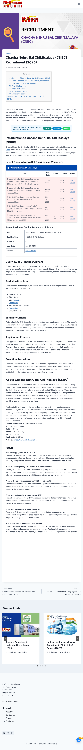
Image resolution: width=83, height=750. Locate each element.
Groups (66, 128)
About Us (10, 712)
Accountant (13, 308)
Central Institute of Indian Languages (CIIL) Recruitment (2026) (63, 591)
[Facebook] (4, 733)
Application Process (18, 91)
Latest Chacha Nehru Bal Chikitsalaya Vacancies (29, 81)
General (9, 53)
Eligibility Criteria (17, 89)
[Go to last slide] (5, 638)
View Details (31, 251)
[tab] (37, 665)
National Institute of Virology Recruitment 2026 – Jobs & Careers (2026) (61, 645)
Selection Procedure (18, 94)
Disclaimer (10, 721)
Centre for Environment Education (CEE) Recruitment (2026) (18, 591)
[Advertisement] (41, 557)
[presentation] (20, 625)
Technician (17, 300)
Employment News (10, 701)
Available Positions (17, 86)
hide (32, 74)
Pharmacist (13, 303)
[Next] (77, 638)
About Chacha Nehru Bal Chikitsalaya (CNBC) (25, 96)
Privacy (9, 718)
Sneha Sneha (12, 67)
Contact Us (10, 715)
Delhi (8, 150)
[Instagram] (12, 733)
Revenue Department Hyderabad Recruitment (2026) (17, 645)
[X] (8, 733)
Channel (47, 128)
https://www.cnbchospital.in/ (25, 440)
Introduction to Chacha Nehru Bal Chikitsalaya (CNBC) (29, 78)
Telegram (57, 128)
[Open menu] (79, 4)
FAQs (9, 99)
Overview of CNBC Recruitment (22, 83)
